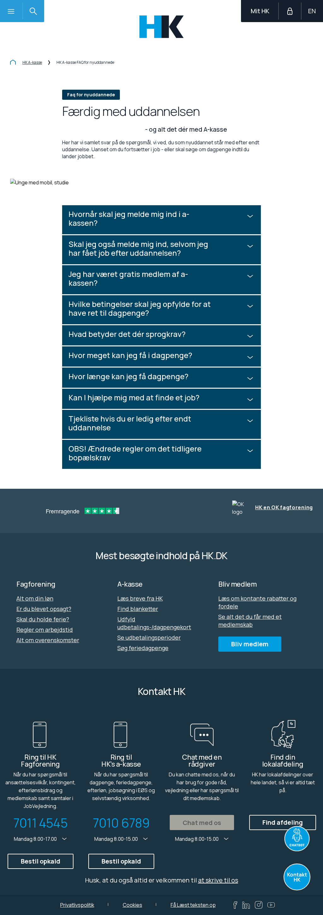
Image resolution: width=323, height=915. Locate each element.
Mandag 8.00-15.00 (116, 838)
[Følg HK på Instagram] (258, 905)
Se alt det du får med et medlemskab (250, 620)
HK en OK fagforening (284, 507)
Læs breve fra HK (140, 598)
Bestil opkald (40, 861)
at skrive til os (218, 880)
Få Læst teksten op (193, 904)
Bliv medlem (249, 644)
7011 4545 (40, 822)
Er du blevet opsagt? (43, 609)
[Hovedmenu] (11, 11)
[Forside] (13, 63)
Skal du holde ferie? (42, 619)
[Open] (297, 838)
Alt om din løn (34, 598)
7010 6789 (121, 822)
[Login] (290, 11)
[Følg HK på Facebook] (235, 905)
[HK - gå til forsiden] (161, 26)
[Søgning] (33, 11)
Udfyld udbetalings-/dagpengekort (154, 623)
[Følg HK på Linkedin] (246, 905)
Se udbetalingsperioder (149, 637)
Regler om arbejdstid (44, 629)
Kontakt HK (297, 877)
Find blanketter (137, 609)
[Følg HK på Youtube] (271, 904)
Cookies (132, 904)
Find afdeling (282, 822)
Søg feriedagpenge (142, 648)
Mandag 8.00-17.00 (36, 838)
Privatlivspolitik (77, 904)
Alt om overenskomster (47, 640)
